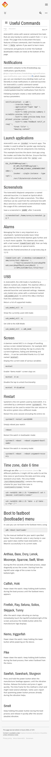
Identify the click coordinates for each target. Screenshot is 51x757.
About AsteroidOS (19, 738)
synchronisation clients (28, 470)
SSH (41, 37)
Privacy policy (7, 738)
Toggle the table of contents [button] (7, 24)
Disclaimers (29, 738)
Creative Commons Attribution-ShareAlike (33, 733)
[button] (5, 13)
